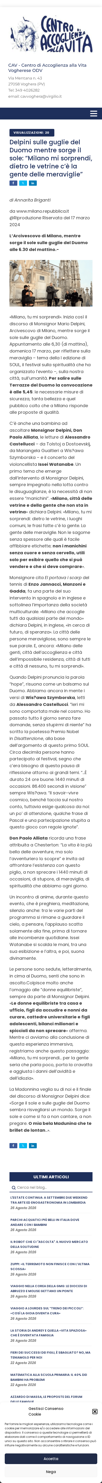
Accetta (51, 1458)
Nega (51, 1471)
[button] (95, 1411)
